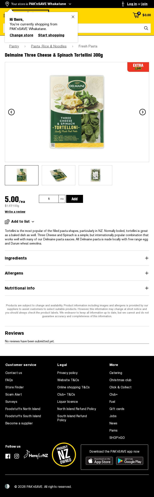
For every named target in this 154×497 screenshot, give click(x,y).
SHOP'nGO (117, 437)
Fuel (112, 401)
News (113, 423)
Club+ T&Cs (66, 394)
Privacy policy (67, 373)
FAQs (9, 380)
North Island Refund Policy (76, 409)
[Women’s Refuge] (7, 486)
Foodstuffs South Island (23, 416)
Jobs (113, 416)
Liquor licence (67, 401)
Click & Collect (120, 387)
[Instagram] (16, 456)
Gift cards (117, 409)
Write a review (15, 211)
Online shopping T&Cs (73, 387)
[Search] (146, 28)
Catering (115, 373)
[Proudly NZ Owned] (64, 455)
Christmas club (120, 380)
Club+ (113, 394)
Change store (21, 35)
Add (75, 198)
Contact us (13, 373)
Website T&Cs (68, 380)
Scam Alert (13, 394)
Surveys (11, 401)
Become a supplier (19, 423)
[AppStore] (99, 461)
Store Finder (14, 387)
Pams (113, 430)
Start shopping (51, 35)
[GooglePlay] (129, 461)
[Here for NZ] (36, 454)
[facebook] (7, 456)
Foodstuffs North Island (23, 409)
